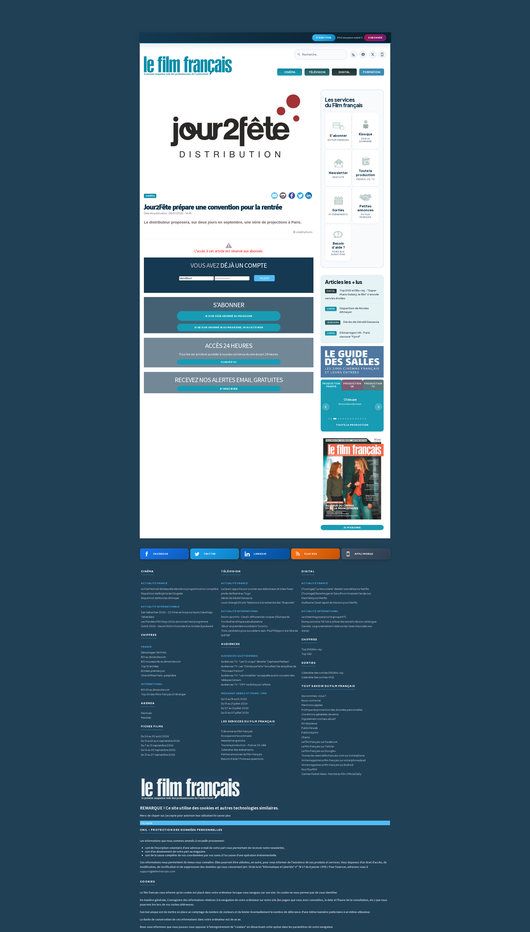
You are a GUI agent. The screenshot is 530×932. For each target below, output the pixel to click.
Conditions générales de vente (319, 714)
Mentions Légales (312, 705)
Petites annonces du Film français (241, 754)
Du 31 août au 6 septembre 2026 (160, 740)
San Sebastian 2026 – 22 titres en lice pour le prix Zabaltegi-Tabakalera (177, 614)
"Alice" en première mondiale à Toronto (244, 626)
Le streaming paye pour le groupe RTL (323, 616)
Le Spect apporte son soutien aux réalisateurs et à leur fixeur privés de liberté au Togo (257, 591)
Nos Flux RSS (309, 769)
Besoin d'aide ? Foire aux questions (242, 758)
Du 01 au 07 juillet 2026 (235, 712)
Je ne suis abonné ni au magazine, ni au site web (228, 327)
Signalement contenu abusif (318, 718)
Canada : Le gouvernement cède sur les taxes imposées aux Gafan (336, 628)
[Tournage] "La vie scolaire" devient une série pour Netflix (335, 588)
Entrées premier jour (153, 670)
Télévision (317, 72)
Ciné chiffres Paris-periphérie (158, 675)
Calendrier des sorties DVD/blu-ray (322, 672)
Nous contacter (311, 700)
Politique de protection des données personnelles (332, 709)
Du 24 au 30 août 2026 (155, 736)
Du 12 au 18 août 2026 (234, 699)
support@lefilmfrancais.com (157, 871)
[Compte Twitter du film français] (373, 54)
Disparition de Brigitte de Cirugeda (162, 593)
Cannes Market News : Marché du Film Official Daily (331, 774)
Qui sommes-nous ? (313, 695)
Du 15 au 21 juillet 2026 (234, 703)
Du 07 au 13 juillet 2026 (235, 708)
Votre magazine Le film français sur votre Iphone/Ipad (333, 760)
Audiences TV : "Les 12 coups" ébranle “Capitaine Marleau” (255, 661)
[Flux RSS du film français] (354, 54)
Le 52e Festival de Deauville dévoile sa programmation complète (179, 588)
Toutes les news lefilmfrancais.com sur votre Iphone (332, 755)
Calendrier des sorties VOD (317, 677)
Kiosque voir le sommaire (236, 735)
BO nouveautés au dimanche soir (161, 661)
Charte (305, 737)
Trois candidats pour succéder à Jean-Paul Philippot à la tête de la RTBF (259, 633)
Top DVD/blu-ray (311, 649)
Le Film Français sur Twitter (317, 746)
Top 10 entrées (150, 666)
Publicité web (309, 728)
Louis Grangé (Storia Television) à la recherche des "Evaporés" (258, 602)
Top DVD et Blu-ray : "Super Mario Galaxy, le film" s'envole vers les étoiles (352, 294)
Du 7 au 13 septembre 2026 (157, 745)
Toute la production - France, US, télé (243, 745)
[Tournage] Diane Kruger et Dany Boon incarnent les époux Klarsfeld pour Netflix (336, 596)
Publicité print (309, 732)
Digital (344, 72)
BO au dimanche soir (153, 657)
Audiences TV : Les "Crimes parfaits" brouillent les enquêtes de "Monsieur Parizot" (258, 668)
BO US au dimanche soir (155, 689)
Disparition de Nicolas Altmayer (348, 310)
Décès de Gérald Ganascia (353, 321)
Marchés (146, 717)
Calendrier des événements (237, 749)
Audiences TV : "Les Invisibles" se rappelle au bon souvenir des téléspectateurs (258, 678)
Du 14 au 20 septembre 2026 (158, 750)
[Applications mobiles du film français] (382, 54)
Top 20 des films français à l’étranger (163, 694)
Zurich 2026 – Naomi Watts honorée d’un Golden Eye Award (177, 626)
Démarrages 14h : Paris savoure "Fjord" (348, 334)
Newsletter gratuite (233, 740)
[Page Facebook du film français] (363, 54)
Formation (371, 72)
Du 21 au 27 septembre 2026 (158, 754)
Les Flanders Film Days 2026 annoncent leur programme (174, 621)
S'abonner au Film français (237, 731)
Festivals (146, 713)
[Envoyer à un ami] (274, 195)
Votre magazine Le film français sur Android (327, 764)
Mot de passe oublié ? (350, 37)
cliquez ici (229, 362)
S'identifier (323, 37)
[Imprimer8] (283, 195)
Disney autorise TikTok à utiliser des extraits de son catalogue (338, 621)
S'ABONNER (375, 37)
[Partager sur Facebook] (291, 195)
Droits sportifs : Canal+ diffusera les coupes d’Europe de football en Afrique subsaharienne (255, 619)
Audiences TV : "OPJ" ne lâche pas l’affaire (245, 684)
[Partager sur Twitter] (300, 195)
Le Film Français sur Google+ (318, 751)
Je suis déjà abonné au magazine (228, 316)
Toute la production (352, 424)
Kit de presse (309, 723)
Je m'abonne (352, 527)
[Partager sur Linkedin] (308, 195)
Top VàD (306, 653)
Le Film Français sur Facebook (319, 741)
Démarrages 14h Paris (153, 652)
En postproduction (350, 401)
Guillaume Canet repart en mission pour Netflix (329, 602)
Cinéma (289, 72)
